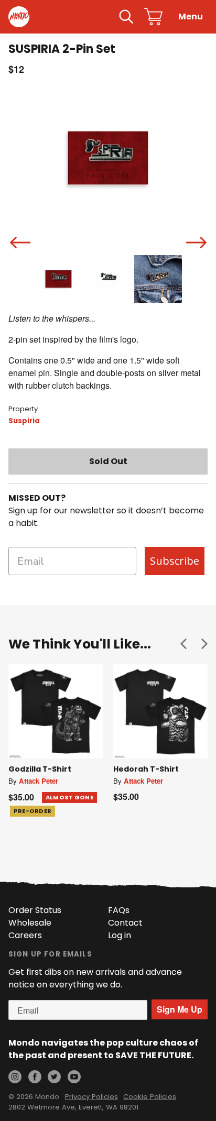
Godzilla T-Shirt (39, 769)
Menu (190, 16)
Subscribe (174, 561)
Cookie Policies (149, 1097)
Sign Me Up (179, 1009)
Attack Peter (38, 781)
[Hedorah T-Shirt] (160, 711)
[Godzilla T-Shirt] (55, 711)
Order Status (34, 910)
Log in (119, 935)
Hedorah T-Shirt (146, 769)
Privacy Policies (91, 1097)
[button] (183, 643)
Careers (25, 935)
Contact (125, 923)
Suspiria (24, 421)
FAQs (118, 910)
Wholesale (29, 923)
